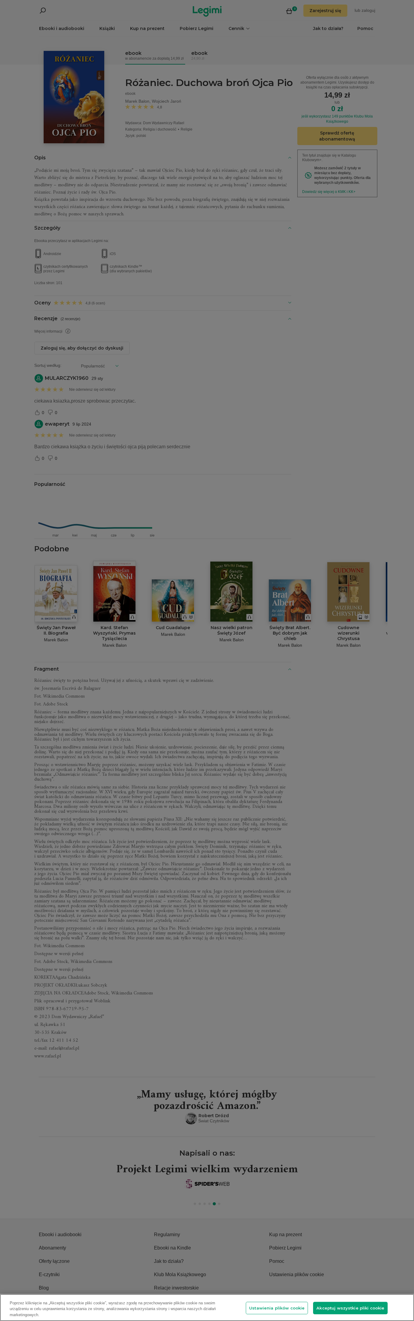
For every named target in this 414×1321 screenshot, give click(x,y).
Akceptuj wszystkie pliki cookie (350, 1307)
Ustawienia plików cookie (277, 1307)
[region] (207, 1307)
